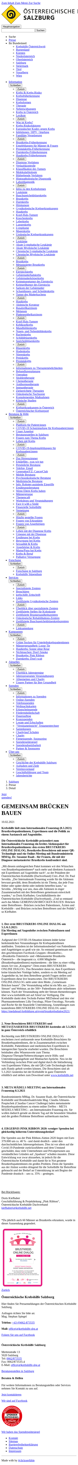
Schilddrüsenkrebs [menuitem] (26, 337)
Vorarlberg (22, 72)
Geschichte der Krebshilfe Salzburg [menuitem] (36, 762)
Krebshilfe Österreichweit (30, 46)
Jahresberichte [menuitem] (24, 775)
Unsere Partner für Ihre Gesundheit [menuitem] (36, 682)
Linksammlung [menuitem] (24, 628)
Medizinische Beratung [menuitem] (29, 481)
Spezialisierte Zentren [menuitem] (28, 588)
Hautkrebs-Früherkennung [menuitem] (31, 155)
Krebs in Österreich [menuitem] (27, 112)
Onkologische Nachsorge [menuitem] (30, 394)
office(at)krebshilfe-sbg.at (23, 1328)
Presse (12, 39)
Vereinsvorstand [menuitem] (25, 769)
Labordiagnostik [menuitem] (25, 181)
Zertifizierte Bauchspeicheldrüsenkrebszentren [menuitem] (42, 621)
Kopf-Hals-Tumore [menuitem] (27, 214)
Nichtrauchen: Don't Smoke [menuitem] (32, 652)
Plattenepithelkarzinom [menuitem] (29, 314)
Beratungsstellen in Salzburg (17, 1371)
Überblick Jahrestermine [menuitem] (30, 672)
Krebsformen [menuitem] (23, 102)
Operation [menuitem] (21, 374)
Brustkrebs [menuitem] (22, 198)
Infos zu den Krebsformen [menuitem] (31, 188)
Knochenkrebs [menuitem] (24, 218)
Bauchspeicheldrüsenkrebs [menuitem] (31, 195)
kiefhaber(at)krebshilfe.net (16, 1207)
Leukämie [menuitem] (21, 192)
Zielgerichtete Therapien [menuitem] (30, 390)
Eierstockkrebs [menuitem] (24, 271)
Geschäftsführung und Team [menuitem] (32, 772)
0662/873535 (14, 1358)
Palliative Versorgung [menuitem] (28, 556)
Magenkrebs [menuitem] (23, 231)
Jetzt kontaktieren (11, 1394)
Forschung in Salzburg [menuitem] (29, 571)
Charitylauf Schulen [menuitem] (27, 732)
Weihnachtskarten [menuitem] (26, 706)
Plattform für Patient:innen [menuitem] (31, 424)
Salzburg (21, 62)
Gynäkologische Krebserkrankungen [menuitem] (37, 208)
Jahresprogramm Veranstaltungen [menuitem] (35, 675)
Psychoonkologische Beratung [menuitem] (33, 477)
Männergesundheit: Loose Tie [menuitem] (33, 645)
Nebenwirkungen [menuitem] (26, 108)
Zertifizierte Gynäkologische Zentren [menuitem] (37, 601)
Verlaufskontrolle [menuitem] (26, 165)
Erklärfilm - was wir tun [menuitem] (29, 461)
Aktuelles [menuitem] (14, 661)
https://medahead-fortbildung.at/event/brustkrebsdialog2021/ (35, 1011)
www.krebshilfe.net (62, 1075)
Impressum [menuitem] (15, 1451)
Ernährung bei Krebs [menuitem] (28, 537)
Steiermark (22, 65)
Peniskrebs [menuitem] (22, 357)
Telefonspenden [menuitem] (25, 703)
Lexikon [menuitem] (21, 115)
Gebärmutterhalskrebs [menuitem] (28, 275)
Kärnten (20, 52)
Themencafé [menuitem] (23, 497)
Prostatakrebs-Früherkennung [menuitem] (33, 148)
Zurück (21, 89)
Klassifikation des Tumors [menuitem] (31, 168)
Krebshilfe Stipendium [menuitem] (29, 574)
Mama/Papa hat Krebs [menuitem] (28, 550)
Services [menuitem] (13, 577)
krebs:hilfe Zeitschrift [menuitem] (28, 594)
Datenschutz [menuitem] (16, 1447)
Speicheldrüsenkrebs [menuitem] (28, 341)
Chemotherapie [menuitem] (24, 381)
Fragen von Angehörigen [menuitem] (30, 523)
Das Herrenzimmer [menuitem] (27, 458)
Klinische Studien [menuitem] (26, 400)
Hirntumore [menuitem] (22, 205)
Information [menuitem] (15, 81)
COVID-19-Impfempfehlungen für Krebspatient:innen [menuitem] (36, 450)
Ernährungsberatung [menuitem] (27, 487)
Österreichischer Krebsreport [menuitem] (32, 410)
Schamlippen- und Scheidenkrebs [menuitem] (35, 291)
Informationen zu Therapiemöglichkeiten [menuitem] (39, 368)
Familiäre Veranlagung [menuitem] (29, 135)
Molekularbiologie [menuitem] (26, 172)
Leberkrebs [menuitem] (22, 221)
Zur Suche (34, 3)
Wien (19, 75)
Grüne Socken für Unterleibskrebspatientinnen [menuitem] (42, 642)
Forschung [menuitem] (15, 560)
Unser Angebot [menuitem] (24, 431)
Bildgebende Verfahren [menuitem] (29, 175)
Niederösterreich (25, 56)
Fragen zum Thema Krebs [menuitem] (31, 437)
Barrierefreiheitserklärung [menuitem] (23, 1444)
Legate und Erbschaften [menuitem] (29, 722)
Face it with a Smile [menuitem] (27, 503)
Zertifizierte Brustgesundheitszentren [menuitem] (37, 614)
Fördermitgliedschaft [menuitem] (28, 712)
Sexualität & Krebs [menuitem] (27, 543)
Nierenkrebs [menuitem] (23, 354)
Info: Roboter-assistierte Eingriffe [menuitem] (35, 484)
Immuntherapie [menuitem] (24, 387)
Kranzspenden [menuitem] (24, 719)
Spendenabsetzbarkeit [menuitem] (28, 745)
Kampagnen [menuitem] (16, 631)
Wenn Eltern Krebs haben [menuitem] (31, 490)
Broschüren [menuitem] (22, 591)
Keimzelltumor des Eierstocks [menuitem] (33, 284)
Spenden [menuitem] (14, 685)
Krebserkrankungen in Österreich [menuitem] (35, 407)
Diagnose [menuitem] (21, 99)
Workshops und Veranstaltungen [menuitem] (34, 500)
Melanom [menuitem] (21, 311)
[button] (11, 26)
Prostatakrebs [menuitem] (23, 361)
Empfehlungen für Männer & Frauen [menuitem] (37, 145)
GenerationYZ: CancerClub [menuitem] (32, 471)
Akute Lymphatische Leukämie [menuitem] (34, 244)
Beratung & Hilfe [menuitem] (19, 414)
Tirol (18, 69)
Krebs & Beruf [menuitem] (24, 553)
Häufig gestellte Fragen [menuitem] (29, 517)
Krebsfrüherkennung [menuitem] (28, 95)
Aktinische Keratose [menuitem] (27, 304)
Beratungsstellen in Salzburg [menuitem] (32, 434)
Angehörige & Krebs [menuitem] (28, 547)
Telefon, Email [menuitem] (24, 468)
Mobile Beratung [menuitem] (25, 474)
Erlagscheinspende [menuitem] (26, 709)
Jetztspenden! (6, 796)
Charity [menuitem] (20, 735)
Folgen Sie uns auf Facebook (18, 1334)
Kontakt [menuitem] (13, 1438)
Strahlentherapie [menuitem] (25, 377)
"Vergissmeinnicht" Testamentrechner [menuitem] (37, 725)
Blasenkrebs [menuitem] (23, 348)
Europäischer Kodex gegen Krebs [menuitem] (35, 128)
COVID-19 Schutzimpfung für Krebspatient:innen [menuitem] (45, 428)
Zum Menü (21, 3)
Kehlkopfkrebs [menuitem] (24, 324)
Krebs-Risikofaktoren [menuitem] (28, 125)
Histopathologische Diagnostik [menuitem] (33, 178)
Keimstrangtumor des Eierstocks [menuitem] (34, 281)
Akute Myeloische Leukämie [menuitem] (32, 247)
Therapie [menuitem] (21, 105)
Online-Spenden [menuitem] (25, 699)
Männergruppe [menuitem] (24, 494)
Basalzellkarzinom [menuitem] (26, 308)
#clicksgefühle (26, 1460)
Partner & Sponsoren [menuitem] (28, 748)
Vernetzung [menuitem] (22, 510)
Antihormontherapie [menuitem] (27, 384)
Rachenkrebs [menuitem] (23, 334)
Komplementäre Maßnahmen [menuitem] (32, 397)
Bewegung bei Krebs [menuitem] (28, 540)
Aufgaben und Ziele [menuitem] (27, 765)
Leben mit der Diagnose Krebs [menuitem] (33, 530)
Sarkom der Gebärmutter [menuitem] (30, 288)
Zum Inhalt (8, 3)
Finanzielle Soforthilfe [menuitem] (28, 507)
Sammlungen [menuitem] (23, 729)
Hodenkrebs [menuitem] (23, 351)
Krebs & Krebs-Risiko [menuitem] (29, 92)
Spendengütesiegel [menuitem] (26, 742)
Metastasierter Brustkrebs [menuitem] (30, 264)
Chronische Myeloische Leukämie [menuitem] (35, 254)
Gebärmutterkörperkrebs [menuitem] (30, 278)
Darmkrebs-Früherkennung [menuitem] (31, 152)
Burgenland (22, 49)
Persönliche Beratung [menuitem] (28, 464)
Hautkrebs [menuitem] (22, 211)
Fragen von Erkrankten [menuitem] (29, 520)
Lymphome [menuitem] (22, 227)
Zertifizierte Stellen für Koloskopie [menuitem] (36, 611)
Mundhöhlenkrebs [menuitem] (26, 328)
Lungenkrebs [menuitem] (23, 224)
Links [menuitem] (19, 598)
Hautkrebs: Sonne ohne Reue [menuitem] (33, 648)
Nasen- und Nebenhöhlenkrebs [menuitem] (34, 331)
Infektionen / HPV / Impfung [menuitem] (32, 132)
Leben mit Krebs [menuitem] (25, 441)
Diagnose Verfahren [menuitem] (27, 162)
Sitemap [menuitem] (13, 1441)
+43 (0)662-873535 (23, 1322)
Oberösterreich (24, 59)
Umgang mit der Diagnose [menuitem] (31, 534)
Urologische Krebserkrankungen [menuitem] (34, 234)
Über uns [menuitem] (14, 751)
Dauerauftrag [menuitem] (23, 716)
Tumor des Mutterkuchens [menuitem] (31, 294)
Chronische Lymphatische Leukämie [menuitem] (37, 251)
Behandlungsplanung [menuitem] (28, 371)
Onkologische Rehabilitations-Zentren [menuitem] (37, 618)
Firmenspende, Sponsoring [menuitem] (31, 738)
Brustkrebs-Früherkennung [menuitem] (31, 142)
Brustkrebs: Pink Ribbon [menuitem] (30, 655)
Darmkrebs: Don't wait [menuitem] (29, 658)
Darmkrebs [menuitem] (22, 201)
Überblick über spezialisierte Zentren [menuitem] (37, 608)
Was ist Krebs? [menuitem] (24, 122)
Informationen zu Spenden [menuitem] (31, 696)
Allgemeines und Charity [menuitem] (30, 679)
